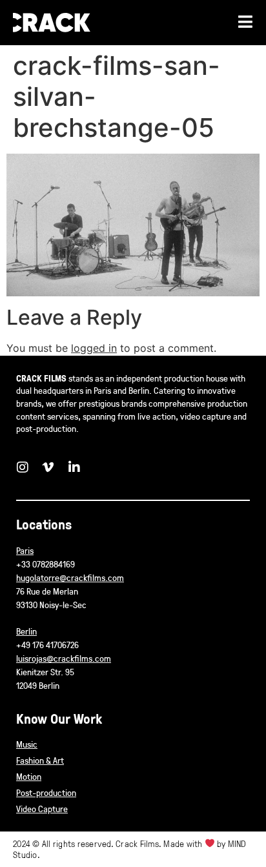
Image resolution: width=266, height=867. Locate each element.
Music (26, 744)
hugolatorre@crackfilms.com (70, 577)
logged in (94, 348)
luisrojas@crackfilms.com (63, 658)
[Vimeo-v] (48, 467)
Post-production (46, 792)
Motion (28, 776)
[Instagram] (22, 467)
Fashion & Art (40, 760)
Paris (25, 550)
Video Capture (42, 808)
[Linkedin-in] (74, 467)
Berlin (26, 631)
